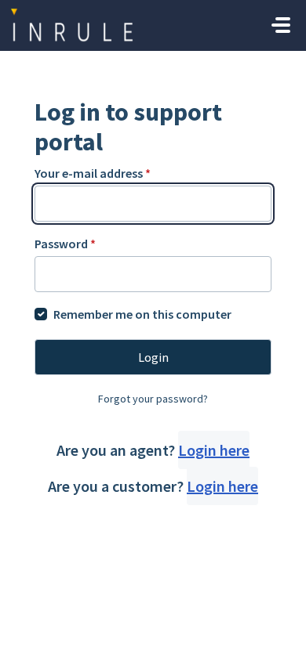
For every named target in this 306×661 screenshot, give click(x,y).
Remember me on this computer (142, 314)
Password (65, 243)
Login (153, 357)
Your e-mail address (93, 173)
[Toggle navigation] (281, 25)
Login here (214, 450)
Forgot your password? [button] (153, 399)
